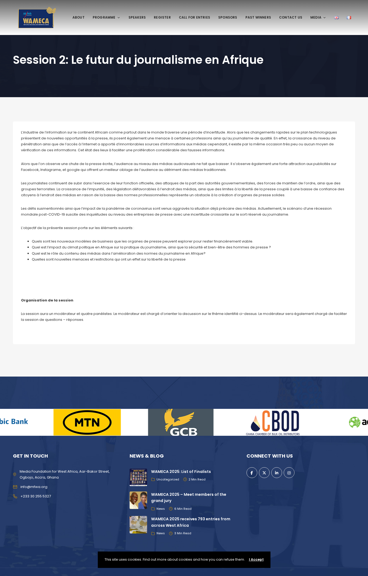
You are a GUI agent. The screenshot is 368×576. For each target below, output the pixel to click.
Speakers (137, 17)
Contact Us (290, 17)
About (78, 17)
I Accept (256, 559)
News (161, 509)
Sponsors (227, 17)
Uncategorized (168, 479)
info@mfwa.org (33, 486)
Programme (104, 17)
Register (162, 17)
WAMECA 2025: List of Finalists (181, 471)
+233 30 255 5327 (35, 496)
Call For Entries (194, 17)
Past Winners (258, 17)
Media (315, 17)
